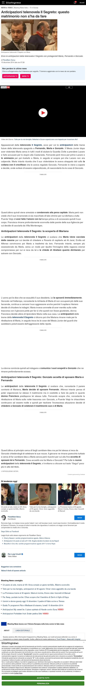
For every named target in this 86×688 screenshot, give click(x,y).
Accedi (82, 2)
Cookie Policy (18, 673)
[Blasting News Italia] (13, 2)
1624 (47, 648)
